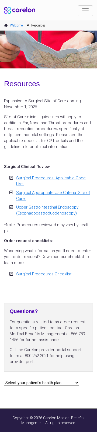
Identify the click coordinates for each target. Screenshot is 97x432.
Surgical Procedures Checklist (44, 274)
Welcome (16, 25)
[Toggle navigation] (85, 10)
